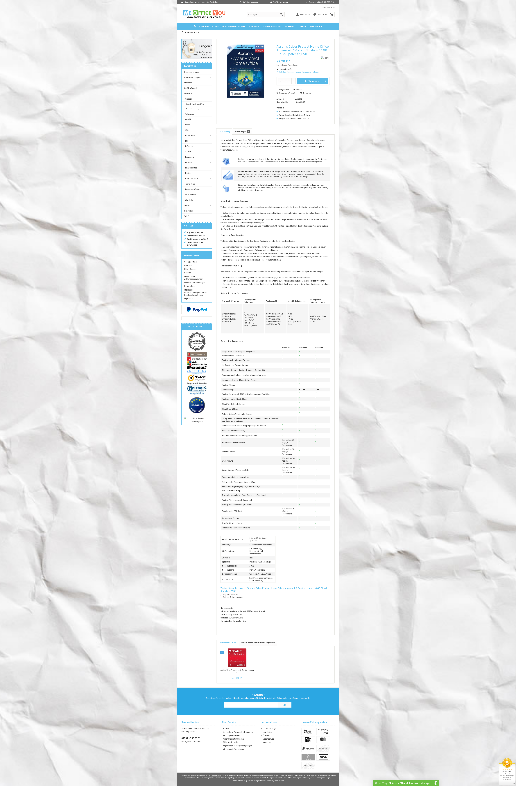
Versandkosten (216, 776)
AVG (187, 130)
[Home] (194, 26)
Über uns (188, 265)
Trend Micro (190, 184)
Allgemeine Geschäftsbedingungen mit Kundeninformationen (195, 292)
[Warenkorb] (332, 14)
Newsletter (267, 732)
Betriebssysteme (191, 72)
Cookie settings (191, 262)
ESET (187, 141)
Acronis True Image (192, 109)
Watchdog (189, 200)
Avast (187, 124)
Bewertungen (242, 131)
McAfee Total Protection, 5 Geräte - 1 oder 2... (237, 671)
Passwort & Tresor (193, 189)
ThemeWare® (279, 781)
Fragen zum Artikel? (287, 93)
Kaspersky (189, 157)
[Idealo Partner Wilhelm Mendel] (197, 405)
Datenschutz (189, 286)
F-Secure (189, 146)
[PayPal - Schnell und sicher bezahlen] (197, 309)
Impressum (189, 298)
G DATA (188, 151)
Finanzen (188, 82)
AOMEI (188, 119)
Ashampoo (189, 114)
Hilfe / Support (190, 269)
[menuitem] (327, 7)
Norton (188, 173)
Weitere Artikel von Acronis (233, 597)
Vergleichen (284, 89)
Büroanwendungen (192, 77)
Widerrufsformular (230, 742)
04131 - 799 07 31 (191, 738)
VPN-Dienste (190, 194)
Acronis (188, 99)
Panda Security (191, 178)
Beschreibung (224, 131)
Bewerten (307, 93)
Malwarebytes (191, 167)
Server (187, 205)
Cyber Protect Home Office (195, 104)
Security (188, 93)
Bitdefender (190, 135)
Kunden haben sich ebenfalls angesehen (258, 642)
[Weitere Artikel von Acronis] (325, 58)
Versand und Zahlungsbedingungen (193, 277)
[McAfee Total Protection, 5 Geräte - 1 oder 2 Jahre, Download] (237, 657)
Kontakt (187, 272)
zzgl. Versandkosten (291, 65)
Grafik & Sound (190, 88)
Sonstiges (188, 211)
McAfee (188, 162)
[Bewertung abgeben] (291, 58)
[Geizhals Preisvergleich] (197, 390)
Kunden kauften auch (227, 642)
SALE (186, 216)
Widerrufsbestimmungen (194, 282)
